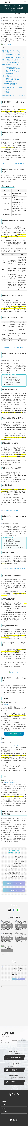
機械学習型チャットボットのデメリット (13, 76)
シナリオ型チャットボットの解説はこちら (14, 347)
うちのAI (8, 89)
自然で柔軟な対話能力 (11, 67)
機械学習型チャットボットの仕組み (12, 52)
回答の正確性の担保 (10, 81)
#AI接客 (4, 17)
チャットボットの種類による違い (14, 62)
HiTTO (7, 92)
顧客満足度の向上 (10, 73)
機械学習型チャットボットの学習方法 (15, 57)
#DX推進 (14, 17)
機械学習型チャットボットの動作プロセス (15, 55)
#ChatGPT (10, 17)
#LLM (17, 17)
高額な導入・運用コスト (11, 78)
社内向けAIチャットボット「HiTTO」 (11, 782)
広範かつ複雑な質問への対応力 (13, 68)
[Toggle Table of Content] (23, 48)
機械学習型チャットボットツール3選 (12, 87)
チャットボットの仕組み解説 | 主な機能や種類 (14, 163)
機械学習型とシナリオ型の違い (11, 60)
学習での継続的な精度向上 (12, 70)
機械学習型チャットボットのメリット (12, 64)
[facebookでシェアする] (14, 910)
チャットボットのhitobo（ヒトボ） (11, 745)
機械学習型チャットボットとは (11, 50)
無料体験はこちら (14, 890)
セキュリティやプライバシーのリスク (15, 84)
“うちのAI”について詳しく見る (14, 883)
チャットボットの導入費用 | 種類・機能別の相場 (14, 569)
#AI (1, 17)
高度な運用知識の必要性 (11, 83)
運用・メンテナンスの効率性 (12, 72)
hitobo (7, 91)
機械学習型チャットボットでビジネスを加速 (14, 96)
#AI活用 (7, 17)
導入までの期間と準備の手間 (12, 80)
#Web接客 (20, 17)
